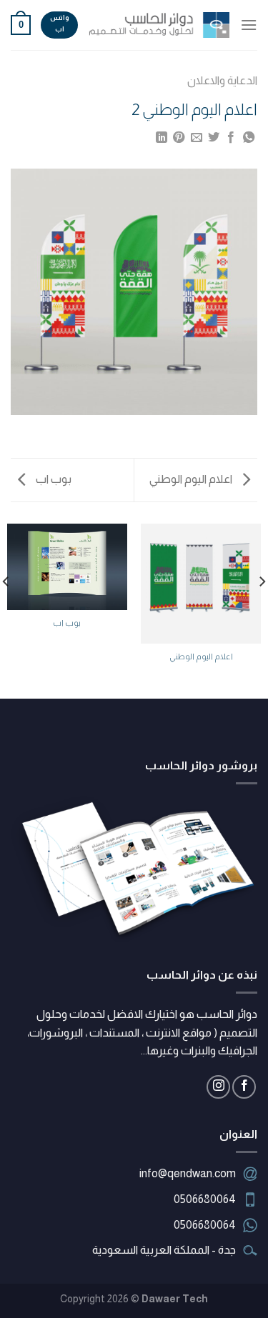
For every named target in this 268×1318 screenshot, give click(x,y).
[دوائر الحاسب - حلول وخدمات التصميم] (159, 25)
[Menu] (248, 24)
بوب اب (52, 479)
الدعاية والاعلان (222, 80)
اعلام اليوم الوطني (191, 479)
